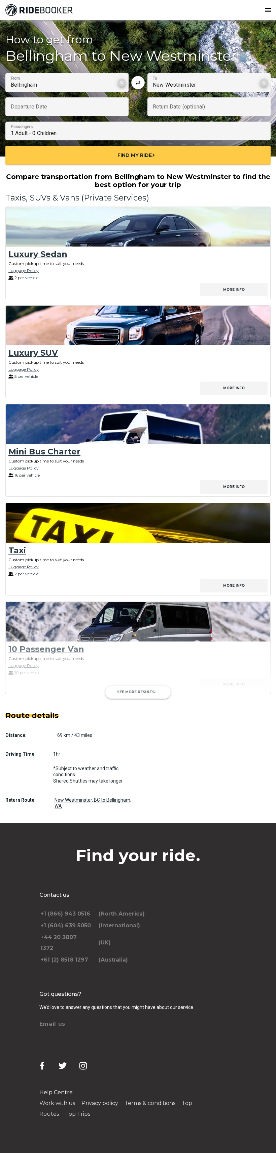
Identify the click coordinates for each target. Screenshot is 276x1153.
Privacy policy (99, 1103)
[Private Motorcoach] (138, 720)
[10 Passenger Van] (138, 621)
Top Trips (77, 1114)
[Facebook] (42, 1065)
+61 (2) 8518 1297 (64, 960)
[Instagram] (83, 1065)
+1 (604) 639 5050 (65, 925)
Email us (52, 1024)
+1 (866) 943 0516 (65, 914)
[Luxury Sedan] (138, 227)
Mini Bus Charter (44, 451)
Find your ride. (138, 855)
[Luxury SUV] (138, 325)
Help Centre (56, 1092)
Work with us (57, 1103)
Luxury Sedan (37, 254)
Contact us (54, 895)
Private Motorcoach (50, 747)
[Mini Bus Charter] (138, 424)
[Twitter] (62, 1065)
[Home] (40, 10)
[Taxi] (138, 523)
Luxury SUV (33, 353)
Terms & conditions (150, 1103)
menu (268, 10)
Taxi (17, 550)
